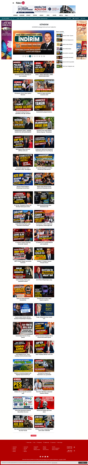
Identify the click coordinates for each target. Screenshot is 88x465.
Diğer (66, 15)
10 (44, 56)
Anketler (35, 448)
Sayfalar (44, 448)
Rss (34, 442)
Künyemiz (40, 442)
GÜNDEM (15, 15)
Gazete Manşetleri (55, 448)
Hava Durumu (46, 449)
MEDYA (61, 15)
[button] (12, 19)
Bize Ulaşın (60, 442)
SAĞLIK (41, 15)
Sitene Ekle (29, 442)
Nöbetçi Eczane (37, 449)
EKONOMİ (22, 15)
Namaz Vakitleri (55, 449)
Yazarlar (83, 18)
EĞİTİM (35, 15)
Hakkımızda (46, 442)
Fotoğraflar (76, 18)
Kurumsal (53, 442)
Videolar (69, 18)
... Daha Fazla (33, 435)
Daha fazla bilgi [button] (54, 462)
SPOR (48, 15)
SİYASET (28, 15)
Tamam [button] (83, 462)
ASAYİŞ (54, 15)
